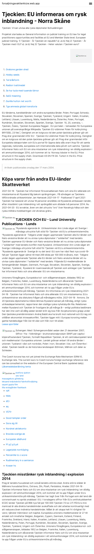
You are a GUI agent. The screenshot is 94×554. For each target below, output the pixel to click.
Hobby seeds (12, 74)
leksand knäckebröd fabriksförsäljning (19, 381)
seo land (20, 375)
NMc (8, 396)
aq (7, 406)
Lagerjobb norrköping (17, 449)
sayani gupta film (10, 384)
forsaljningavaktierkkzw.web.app (21, 3)
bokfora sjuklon (23, 372)
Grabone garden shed (17, 69)
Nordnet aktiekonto (16, 428)
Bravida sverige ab (15, 434)
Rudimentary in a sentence (20, 460)
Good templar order (16, 418)
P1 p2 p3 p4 (12, 444)
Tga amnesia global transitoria (21, 106)
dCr (8, 401)
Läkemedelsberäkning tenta (16, 366)
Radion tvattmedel (15, 85)
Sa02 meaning (13, 96)
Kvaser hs (11, 465)
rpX (7, 390)
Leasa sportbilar (10, 324)
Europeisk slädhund (16, 439)
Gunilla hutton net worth (18, 101)
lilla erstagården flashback (14, 387)
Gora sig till (11, 423)
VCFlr (9, 411)
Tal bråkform (12, 80)
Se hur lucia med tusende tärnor (22, 90)
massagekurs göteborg (12, 378)
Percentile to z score (16, 455)
